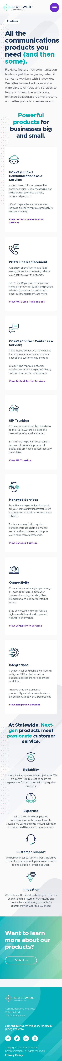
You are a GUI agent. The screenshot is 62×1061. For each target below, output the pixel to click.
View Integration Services (24, 705)
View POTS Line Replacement (27, 302)
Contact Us (21, 960)
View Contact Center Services (27, 381)
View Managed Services (23, 543)
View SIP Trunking (20, 460)
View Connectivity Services (25, 626)
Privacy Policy (14, 1055)
